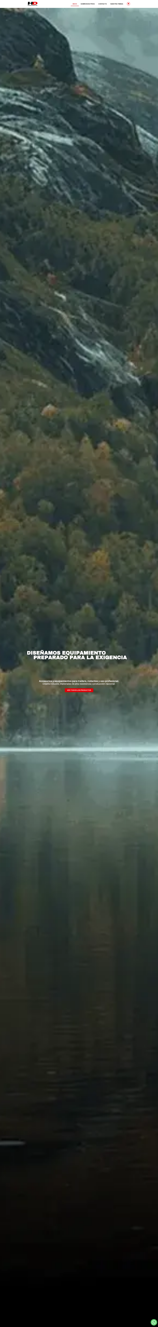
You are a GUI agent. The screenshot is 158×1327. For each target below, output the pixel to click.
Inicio (75, 4)
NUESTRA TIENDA (116, 4)
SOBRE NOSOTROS (88, 4)
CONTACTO (102, 4)
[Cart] (128, 4)
